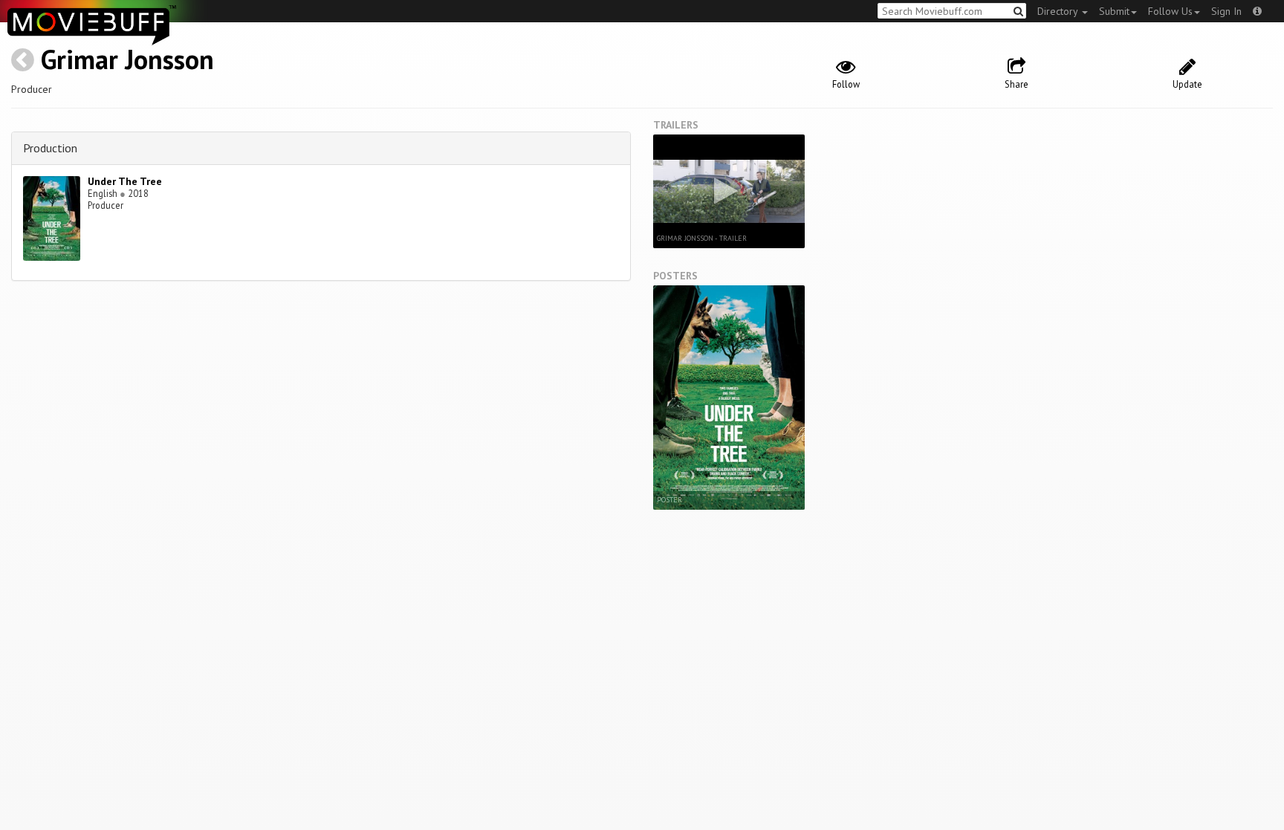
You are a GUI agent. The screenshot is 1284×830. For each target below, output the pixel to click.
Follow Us (1170, 11)
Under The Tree (125, 181)
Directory (1058, 11)
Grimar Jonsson (127, 59)
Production (50, 147)
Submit (1114, 11)
